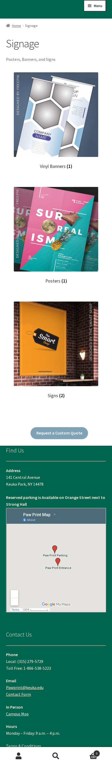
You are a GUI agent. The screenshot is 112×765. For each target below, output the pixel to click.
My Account (18, 756)
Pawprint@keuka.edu (24, 687)
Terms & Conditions (23, 746)
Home (16, 25)
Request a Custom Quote (59, 433)
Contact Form (18, 694)
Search (55, 756)
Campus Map (17, 713)
